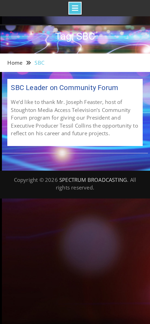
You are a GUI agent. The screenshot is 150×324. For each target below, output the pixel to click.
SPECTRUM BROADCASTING (93, 179)
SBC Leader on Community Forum (64, 87)
